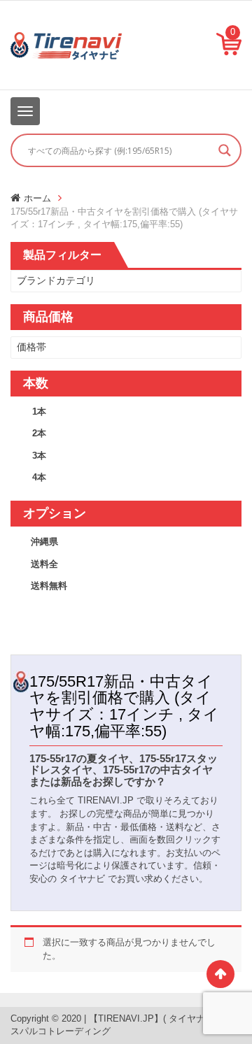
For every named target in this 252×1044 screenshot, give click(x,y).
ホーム (37, 198)
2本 (39, 433)
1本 (39, 411)
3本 (39, 455)
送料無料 (49, 585)
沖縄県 (44, 541)
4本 (39, 477)
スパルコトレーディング (60, 1031)
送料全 (44, 564)
